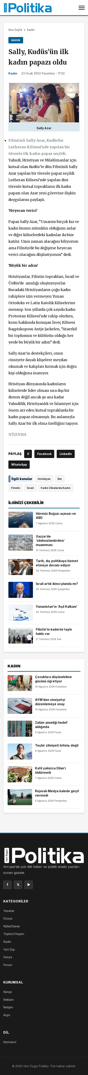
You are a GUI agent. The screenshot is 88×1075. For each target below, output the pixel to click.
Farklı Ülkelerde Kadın (55, 487)
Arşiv (6, 1015)
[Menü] (82, 7)
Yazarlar (8, 911)
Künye (7, 992)
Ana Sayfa (15, 29)
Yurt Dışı (9, 949)
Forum (7, 965)
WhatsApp (19, 464)
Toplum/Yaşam (13, 934)
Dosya (7, 918)
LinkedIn (66, 454)
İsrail (30, 487)
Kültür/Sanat (11, 926)
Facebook (44, 454)
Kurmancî (9, 1042)
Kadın (31, 29)
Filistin (15, 487)
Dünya (7, 957)
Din (60, 478)
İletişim (8, 1007)
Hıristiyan (44, 478)
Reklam (8, 1000)
